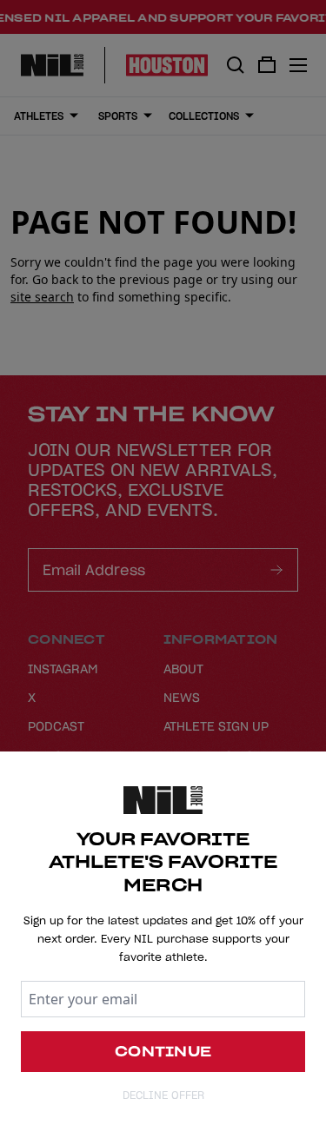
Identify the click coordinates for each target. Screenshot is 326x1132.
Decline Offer (163, 1095)
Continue (163, 1051)
